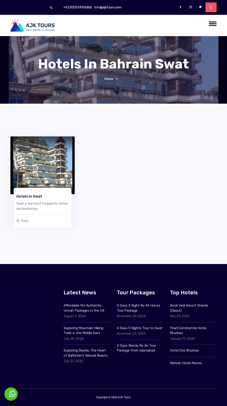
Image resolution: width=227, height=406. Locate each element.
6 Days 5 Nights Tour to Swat (139, 328)
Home (108, 79)
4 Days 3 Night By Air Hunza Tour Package (138, 308)
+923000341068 (76, 7)
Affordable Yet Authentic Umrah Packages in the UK (84, 308)
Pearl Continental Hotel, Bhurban (188, 330)
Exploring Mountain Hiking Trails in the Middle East (83, 330)
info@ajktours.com (107, 7)
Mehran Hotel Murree (186, 363)
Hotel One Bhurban (184, 350)
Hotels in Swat (29, 196)
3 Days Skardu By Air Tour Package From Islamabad (136, 348)
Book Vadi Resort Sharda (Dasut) (189, 308)
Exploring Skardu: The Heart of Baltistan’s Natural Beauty (86, 352)
